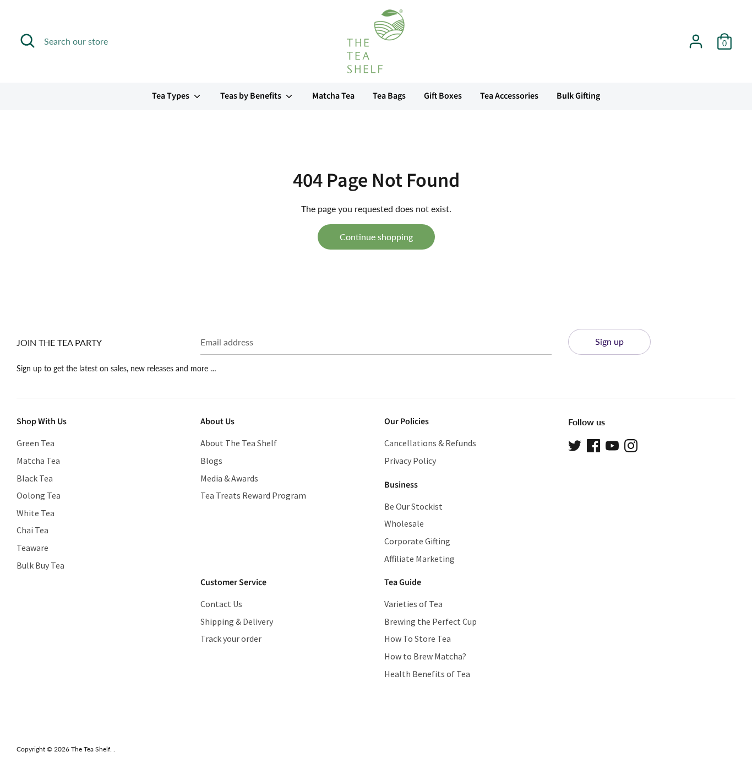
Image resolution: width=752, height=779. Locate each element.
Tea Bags (389, 96)
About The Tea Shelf (238, 442)
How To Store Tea (417, 638)
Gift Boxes (443, 96)
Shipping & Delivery (236, 621)
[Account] (696, 37)
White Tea (36, 512)
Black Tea (35, 478)
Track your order (230, 638)
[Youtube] (612, 444)
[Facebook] (593, 444)
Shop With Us (42, 421)
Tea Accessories (509, 96)
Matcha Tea (333, 96)
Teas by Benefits (251, 96)
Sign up (609, 341)
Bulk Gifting (578, 96)
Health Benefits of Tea (427, 673)
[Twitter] (574, 444)
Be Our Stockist (413, 506)
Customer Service (233, 582)
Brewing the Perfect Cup (430, 621)
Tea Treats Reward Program (253, 495)
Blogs (211, 460)
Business (401, 485)
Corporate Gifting (417, 541)
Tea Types (171, 96)
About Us (217, 421)
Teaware (32, 547)
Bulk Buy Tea (40, 565)
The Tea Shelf (90, 749)
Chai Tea (32, 529)
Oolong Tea (39, 495)
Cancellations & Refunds (430, 442)
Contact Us (221, 603)
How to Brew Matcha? (425, 656)
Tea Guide (402, 582)
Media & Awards (229, 478)
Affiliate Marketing (419, 558)
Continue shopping (376, 236)
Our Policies (406, 421)
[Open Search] (28, 41)
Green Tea (36, 442)
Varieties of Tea (413, 603)
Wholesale (404, 523)
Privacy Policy (410, 460)
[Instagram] (630, 444)
